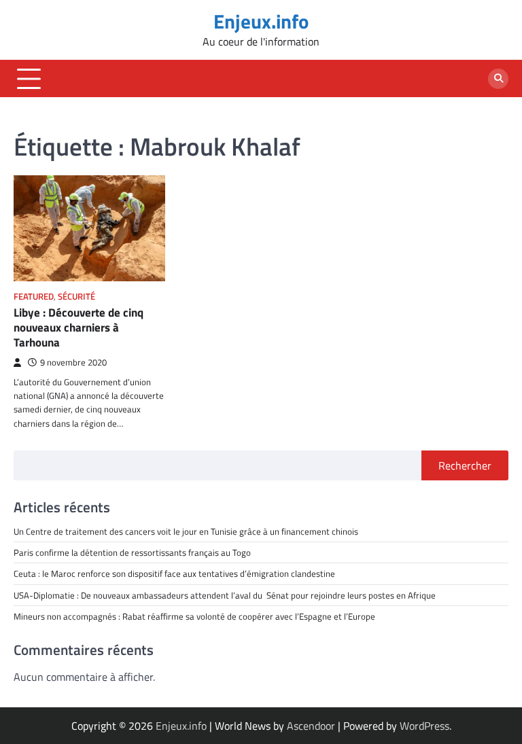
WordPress (424, 726)
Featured (34, 296)
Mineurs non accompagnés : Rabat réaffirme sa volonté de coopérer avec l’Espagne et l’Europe (194, 616)
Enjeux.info (261, 21)
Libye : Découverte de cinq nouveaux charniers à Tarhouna (78, 328)
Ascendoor (311, 726)
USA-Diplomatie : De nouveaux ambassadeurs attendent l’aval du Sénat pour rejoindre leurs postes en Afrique (225, 595)
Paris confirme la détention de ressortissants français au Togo (132, 552)
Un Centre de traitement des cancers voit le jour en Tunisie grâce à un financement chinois (186, 531)
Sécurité (76, 296)
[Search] (498, 79)
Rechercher (464, 465)
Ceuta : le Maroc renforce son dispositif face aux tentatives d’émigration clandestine (174, 573)
